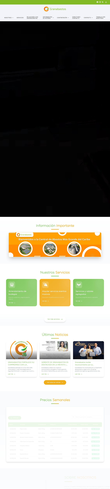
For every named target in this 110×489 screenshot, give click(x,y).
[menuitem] (9, 17)
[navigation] (11, 247)
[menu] (55, 17)
